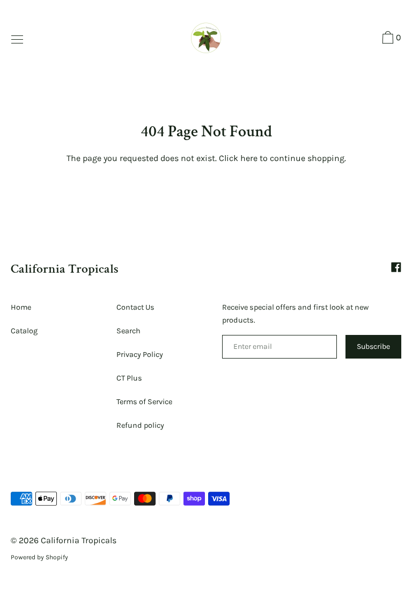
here (249, 158)
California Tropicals (65, 268)
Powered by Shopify (39, 557)
